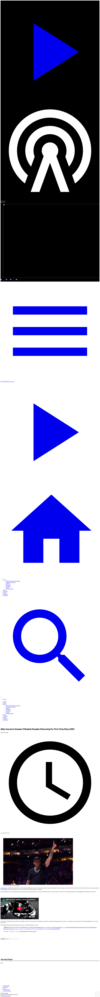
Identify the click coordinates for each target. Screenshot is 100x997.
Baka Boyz (8, 585)
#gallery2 (39, 927)
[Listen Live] (50, 51)
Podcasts (5, 591)
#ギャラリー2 (44, 927)
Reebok (5, 889)
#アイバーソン (24, 928)
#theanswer (6, 928)
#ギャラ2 (50, 927)
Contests (5, 594)
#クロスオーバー (43, 928)
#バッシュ (63, 927)
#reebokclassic (82, 927)
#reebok (68, 927)
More (2, 962)
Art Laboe (8, 586)
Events (5, 592)
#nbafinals (58, 927)
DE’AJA (7, 587)
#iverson (88, 927)
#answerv (11, 928)
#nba (54, 927)
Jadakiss (81, 891)
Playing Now (3, 281)
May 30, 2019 (33, 931)
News (4, 590)
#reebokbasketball (74, 927)
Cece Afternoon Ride (10, 582)
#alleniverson (93, 927)
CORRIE (8, 583)
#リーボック (17, 928)
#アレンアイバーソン (33, 928)
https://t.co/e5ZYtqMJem (31, 927)
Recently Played (9, 588)
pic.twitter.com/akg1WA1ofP (53, 928)
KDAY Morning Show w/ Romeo (13, 581)
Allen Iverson (3, 888)
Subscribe (5, 595)
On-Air (4, 579)
